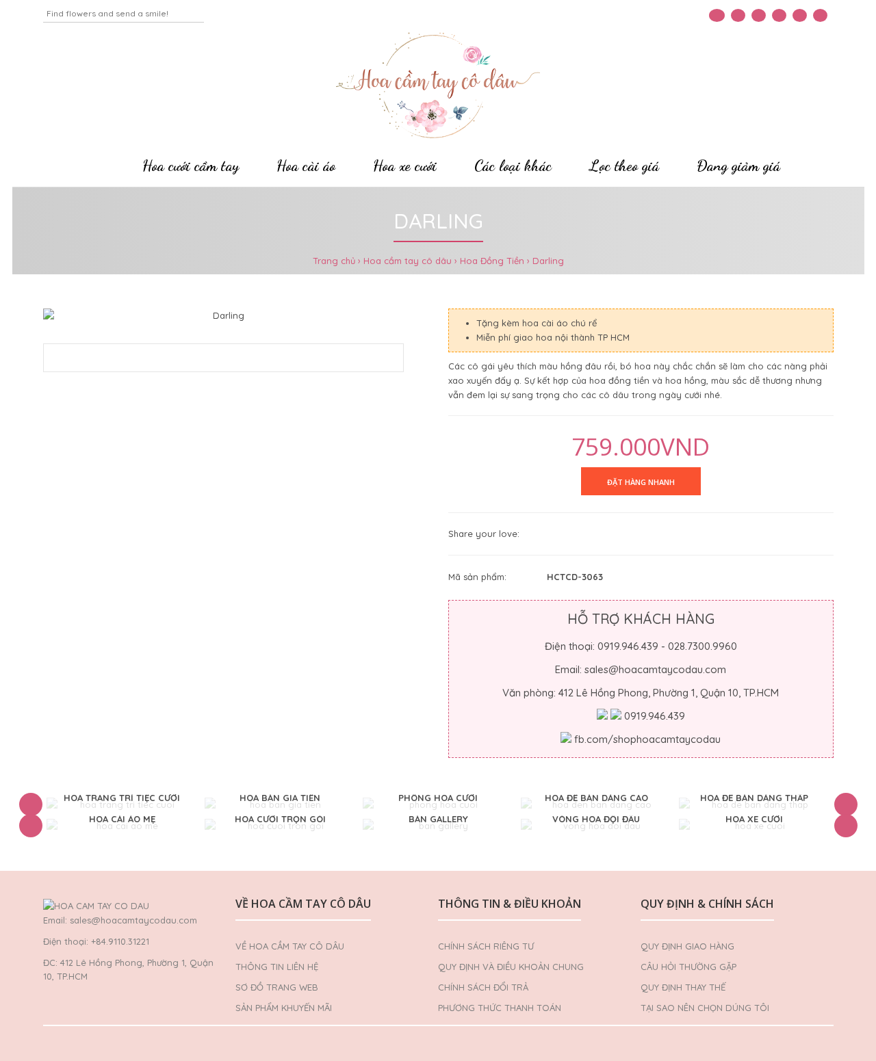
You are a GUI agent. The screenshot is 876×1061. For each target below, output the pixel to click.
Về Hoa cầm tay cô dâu (289, 946)
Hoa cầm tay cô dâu (407, 260)
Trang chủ (334, 260)
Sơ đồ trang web (276, 987)
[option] (122, 804)
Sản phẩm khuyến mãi (283, 1007)
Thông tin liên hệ (276, 966)
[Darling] (223, 316)
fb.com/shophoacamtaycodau (647, 739)
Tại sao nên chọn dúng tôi (705, 1007)
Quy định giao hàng (687, 946)
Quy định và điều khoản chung (511, 966)
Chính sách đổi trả (483, 987)
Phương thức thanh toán (499, 1007)
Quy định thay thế (683, 987)
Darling (548, 260)
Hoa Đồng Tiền (492, 260)
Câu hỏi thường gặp (688, 966)
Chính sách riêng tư (486, 946)
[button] (30, 804)
